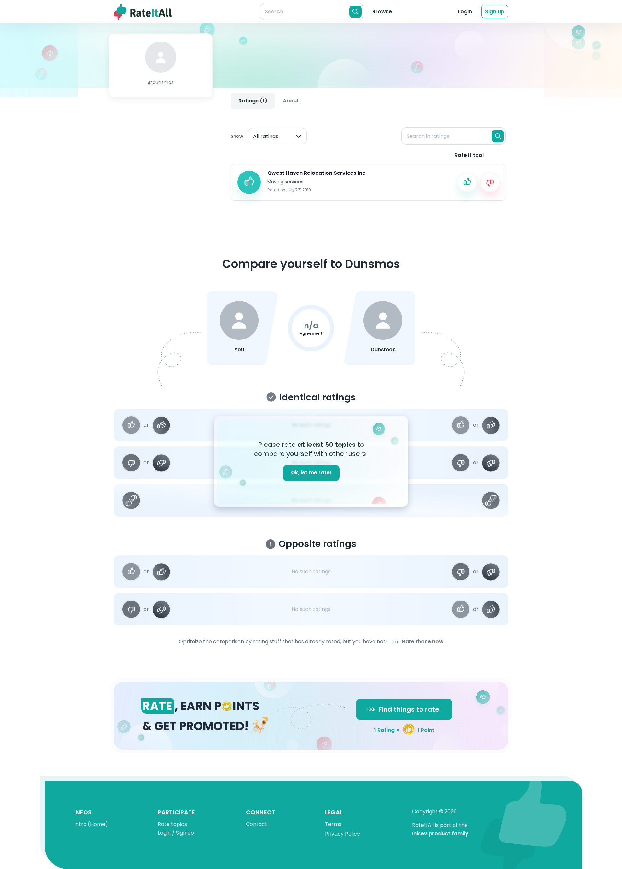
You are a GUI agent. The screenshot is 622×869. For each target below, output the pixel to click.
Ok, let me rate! (311, 472)
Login (465, 11)
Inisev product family (440, 833)
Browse (382, 11)
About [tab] (291, 100)
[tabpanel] (368, 158)
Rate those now (422, 641)
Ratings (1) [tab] (252, 100)
